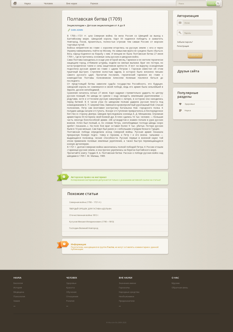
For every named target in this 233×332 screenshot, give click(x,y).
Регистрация (183, 46)
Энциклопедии (75, 25)
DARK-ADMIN (77, 30)
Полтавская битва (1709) (94, 19)
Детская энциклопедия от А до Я (106, 25)
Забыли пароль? (185, 42)
